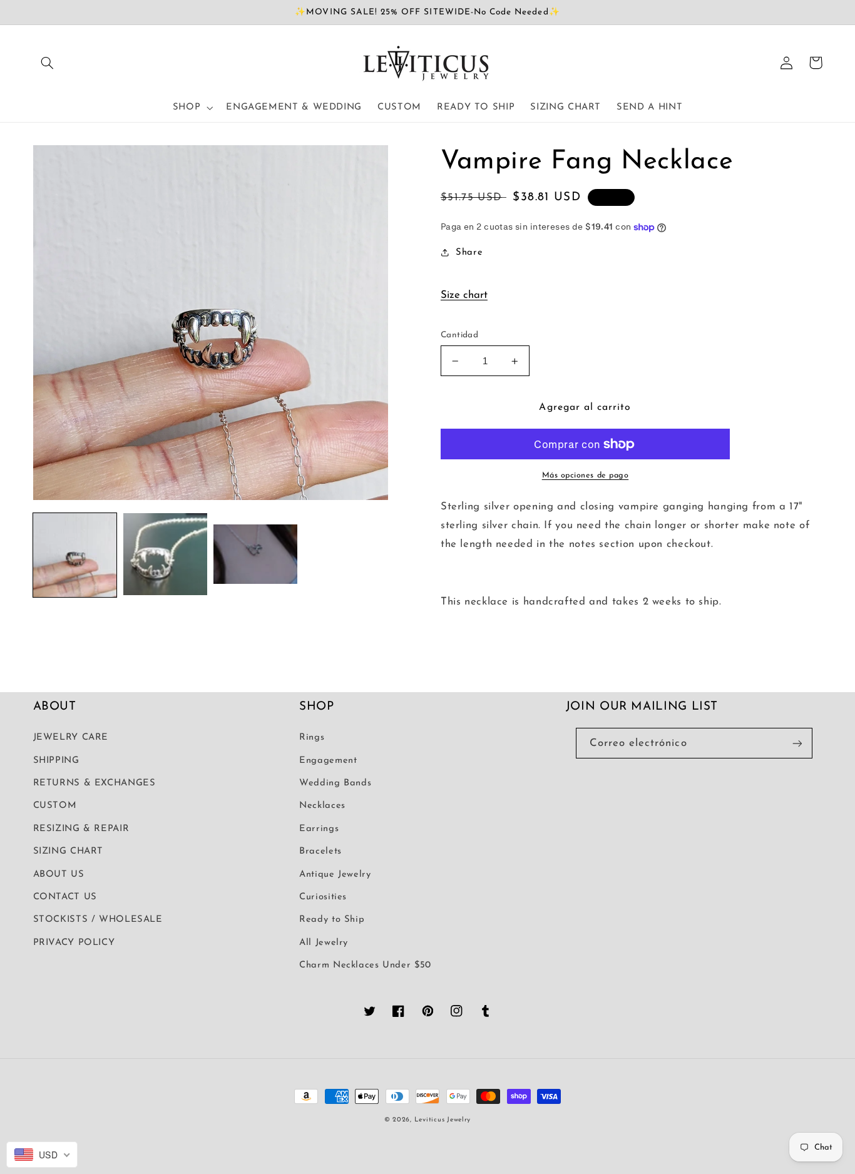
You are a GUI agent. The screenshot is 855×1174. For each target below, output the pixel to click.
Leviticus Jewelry (442, 1119)
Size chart (464, 295)
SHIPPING (56, 760)
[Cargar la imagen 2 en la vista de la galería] (165, 555)
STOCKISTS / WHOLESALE (98, 919)
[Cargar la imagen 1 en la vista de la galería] (75, 555)
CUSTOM (55, 805)
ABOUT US (58, 874)
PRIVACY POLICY (74, 942)
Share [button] (469, 252)
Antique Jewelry (335, 874)
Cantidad (459, 335)
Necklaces (322, 805)
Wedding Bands (335, 783)
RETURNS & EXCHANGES (94, 783)
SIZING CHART (68, 851)
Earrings (319, 829)
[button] (47, 62)
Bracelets (320, 851)
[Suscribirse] (796, 743)
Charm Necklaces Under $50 (365, 965)
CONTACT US (65, 897)
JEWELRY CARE (71, 737)
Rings (311, 737)
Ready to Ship (331, 919)
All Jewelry (323, 942)
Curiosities (323, 897)
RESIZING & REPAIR (81, 829)
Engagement (328, 760)
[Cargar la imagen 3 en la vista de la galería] (255, 555)
